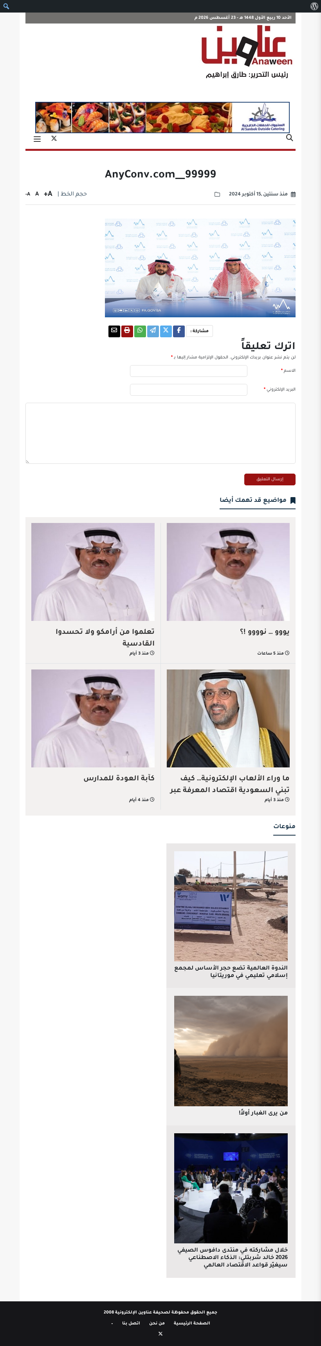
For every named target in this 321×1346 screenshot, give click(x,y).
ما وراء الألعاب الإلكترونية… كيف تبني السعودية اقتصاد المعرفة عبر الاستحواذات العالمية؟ (230, 791)
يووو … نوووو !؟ (265, 633)
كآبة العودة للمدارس (119, 779)
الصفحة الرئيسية (192, 1323)
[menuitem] (314, 6)
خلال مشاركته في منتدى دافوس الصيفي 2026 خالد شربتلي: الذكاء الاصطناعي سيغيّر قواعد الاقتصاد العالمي (232, 1258)
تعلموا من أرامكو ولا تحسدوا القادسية (105, 638)
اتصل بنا (131, 1323)
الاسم (288, 371)
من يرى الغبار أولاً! (263, 1114)
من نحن (157, 1323)
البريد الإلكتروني (280, 389)
